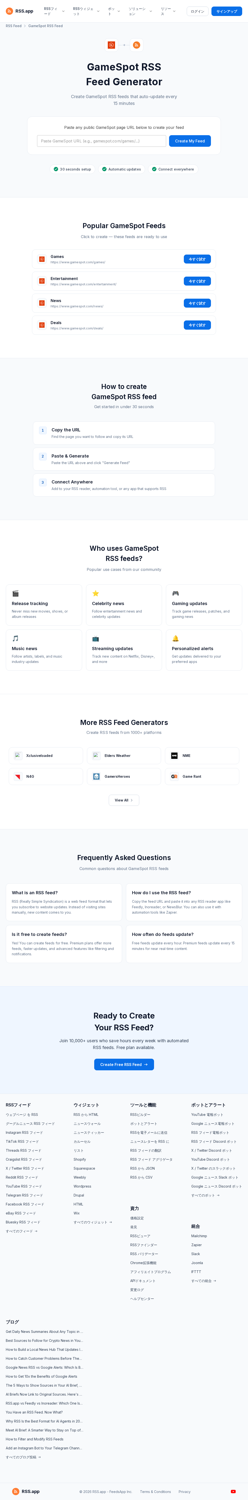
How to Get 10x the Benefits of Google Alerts (41, 1376)
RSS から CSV (141, 1177)
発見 (133, 1227)
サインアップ (227, 11)
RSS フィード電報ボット (210, 1132)
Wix (77, 1213)
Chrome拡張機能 (143, 1263)
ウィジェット (87, 1104)
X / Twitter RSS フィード (25, 1168)
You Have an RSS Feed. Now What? (34, 1412)
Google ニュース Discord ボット (216, 1186)
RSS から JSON (142, 1168)
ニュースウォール (87, 1123)
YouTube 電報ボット (207, 1114)
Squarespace (84, 1168)
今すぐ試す (197, 259)
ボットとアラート (143, 1123)
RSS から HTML (86, 1114)
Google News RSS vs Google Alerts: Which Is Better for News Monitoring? (44, 1367)
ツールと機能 (143, 1104)
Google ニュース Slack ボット (215, 1177)
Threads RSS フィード (23, 1150)
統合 (195, 1226)
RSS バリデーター (144, 1254)
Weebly (80, 1177)
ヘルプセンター (142, 1299)
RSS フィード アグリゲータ (151, 1159)
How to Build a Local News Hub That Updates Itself (44, 1349)
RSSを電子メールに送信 (148, 1132)
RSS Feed (14, 26)
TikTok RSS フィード (22, 1141)
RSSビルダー (140, 1114)
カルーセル (82, 1141)
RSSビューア (140, 1236)
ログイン (197, 11)
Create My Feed (190, 141)
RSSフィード (18, 1104)
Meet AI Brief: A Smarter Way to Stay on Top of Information (44, 1430)
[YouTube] (233, 1491)
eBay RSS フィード (21, 1213)
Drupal (79, 1195)
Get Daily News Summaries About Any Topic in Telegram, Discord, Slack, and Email (44, 1331)
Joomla (197, 1263)
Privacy (185, 1492)
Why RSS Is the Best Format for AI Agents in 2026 (44, 1421)
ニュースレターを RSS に (149, 1141)
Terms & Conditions (155, 1492)
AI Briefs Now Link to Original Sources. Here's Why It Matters (44, 1394)
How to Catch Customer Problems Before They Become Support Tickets (44, 1358)
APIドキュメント (143, 1281)
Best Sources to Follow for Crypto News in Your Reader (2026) (44, 1340)
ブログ (12, 1321)
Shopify (80, 1159)
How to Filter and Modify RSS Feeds (34, 1439)
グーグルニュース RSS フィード (30, 1123)
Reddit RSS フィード (22, 1177)
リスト (79, 1150)
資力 (134, 1208)
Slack (195, 1254)
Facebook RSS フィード (25, 1204)
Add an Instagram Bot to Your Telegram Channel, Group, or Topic (44, 1448)
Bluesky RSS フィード (23, 1222)
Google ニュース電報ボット (213, 1123)
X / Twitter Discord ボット (211, 1150)
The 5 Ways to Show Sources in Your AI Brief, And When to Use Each (44, 1385)
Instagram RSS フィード (24, 1132)
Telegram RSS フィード (24, 1195)
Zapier (196, 1245)
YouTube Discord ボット (210, 1159)
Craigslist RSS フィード (24, 1159)
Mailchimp (199, 1236)
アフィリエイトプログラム (150, 1272)
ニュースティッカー (89, 1132)
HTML (78, 1204)
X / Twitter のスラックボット (213, 1168)
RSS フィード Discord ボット (214, 1141)
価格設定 (137, 1218)
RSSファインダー (143, 1245)
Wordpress (82, 1186)
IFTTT (196, 1272)
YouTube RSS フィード (24, 1186)
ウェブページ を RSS (22, 1114)
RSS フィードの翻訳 (146, 1150)
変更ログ (137, 1290)
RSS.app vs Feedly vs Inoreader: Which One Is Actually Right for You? (44, 1403)
